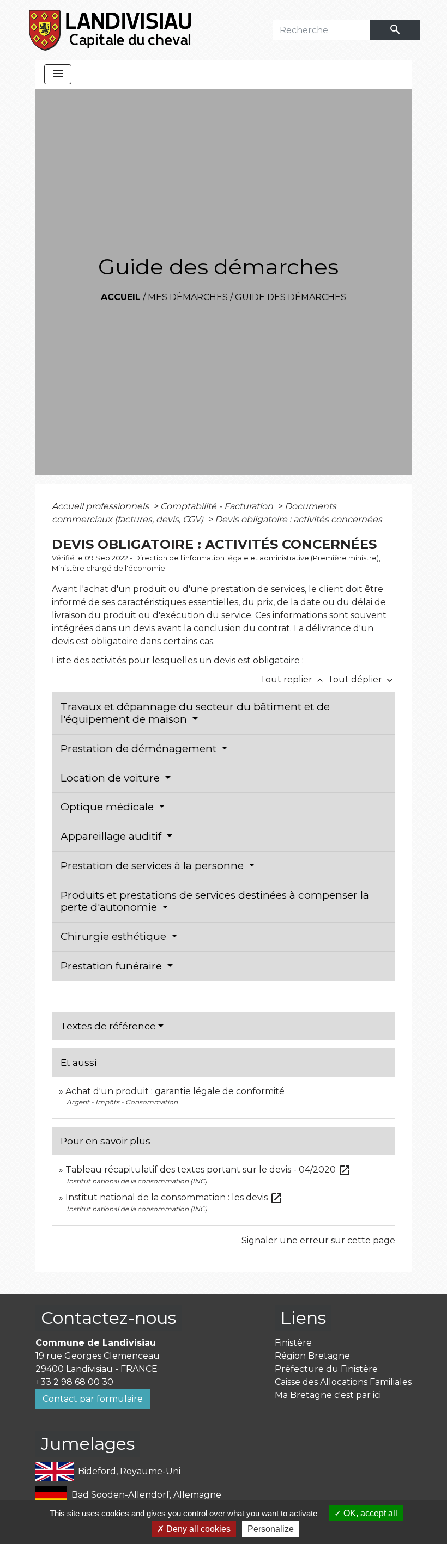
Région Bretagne (312, 1356)
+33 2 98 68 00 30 (74, 1382)
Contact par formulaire (93, 1399)
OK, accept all (369, 1513)
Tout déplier (361, 679)
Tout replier (292, 679)
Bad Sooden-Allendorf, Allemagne (146, 1495)
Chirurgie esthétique (115, 936)
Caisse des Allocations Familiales (343, 1382)
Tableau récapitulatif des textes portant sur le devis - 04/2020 (208, 1169)
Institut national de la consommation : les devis (174, 1197)
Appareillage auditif (112, 836)
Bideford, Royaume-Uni (129, 1471)
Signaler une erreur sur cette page (318, 1240)
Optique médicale (108, 807)
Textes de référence (108, 1026)
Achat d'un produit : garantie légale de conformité (175, 1091)
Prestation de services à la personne (153, 865)
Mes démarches (188, 297)
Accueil (121, 297)
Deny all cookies (197, 1529)
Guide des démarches (290, 297)
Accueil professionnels (101, 506)
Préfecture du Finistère (326, 1369)
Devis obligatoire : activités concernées (298, 519)
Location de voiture (111, 778)
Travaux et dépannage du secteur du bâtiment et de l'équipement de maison (195, 712)
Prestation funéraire (113, 966)
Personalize (270, 1529)
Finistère (293, 1343)
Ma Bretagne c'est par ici (328, 1395)
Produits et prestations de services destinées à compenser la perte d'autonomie (215, 901)
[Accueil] (111, 29)
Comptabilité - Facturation (217, 506)
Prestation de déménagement (140, 748)
